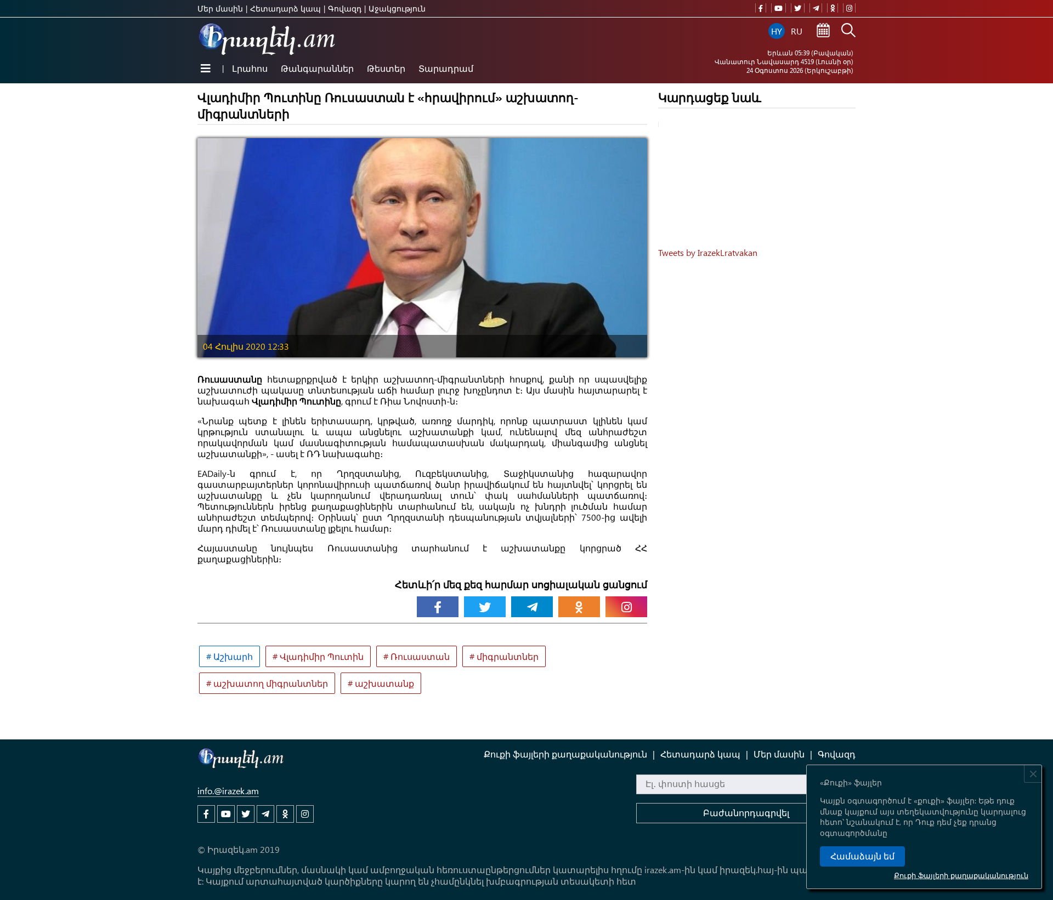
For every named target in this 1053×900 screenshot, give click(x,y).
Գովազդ (344, 8)
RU (796, 31)
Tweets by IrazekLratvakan (707, 252)
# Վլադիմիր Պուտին (318, 656)
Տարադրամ (445, 68)
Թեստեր (386, 68)
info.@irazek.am (228, 790)
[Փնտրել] (848, 31)
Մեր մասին (220, 8)
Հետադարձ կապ (285, 8)
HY (776, 31)
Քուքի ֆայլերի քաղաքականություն (961, 875)
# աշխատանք (381, 683)
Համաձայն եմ (862, 856)
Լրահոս (250, 68)
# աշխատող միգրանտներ (267, 683)
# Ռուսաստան (416, 656)
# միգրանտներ (504, 656)
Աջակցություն (397, 8)
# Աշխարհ (229, 656)
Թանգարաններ (317, 68)
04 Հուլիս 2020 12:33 (246, 346)
